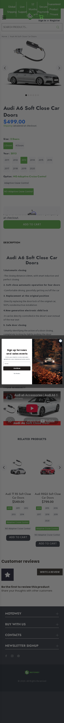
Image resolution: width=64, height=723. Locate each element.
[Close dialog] (60, 340)
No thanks (17, 373)
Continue (16, 368)
